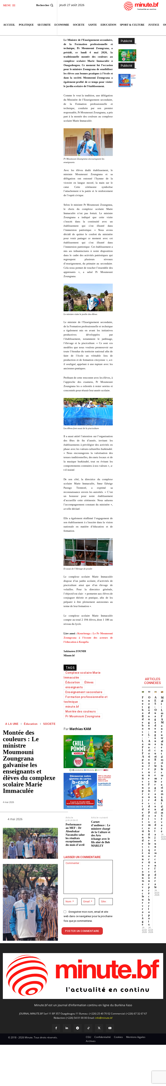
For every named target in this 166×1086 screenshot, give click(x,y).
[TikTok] (88, 1028)
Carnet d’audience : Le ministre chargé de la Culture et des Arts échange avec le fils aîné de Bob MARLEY (100, 833)
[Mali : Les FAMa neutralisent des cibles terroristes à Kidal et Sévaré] (162, 692)
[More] (51, 820)
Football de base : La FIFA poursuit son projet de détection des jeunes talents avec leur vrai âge (143, 811)
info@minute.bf (103, 1018)
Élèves (89, 682)
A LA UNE (11, 723)
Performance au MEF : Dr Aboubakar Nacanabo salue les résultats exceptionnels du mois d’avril (75, 834)
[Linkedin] (67, 1028)
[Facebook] (56, 1028)
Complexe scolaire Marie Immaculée (82, 675)
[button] (45, 5)
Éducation (31, 723)
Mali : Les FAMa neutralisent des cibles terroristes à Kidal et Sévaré (162, 764)
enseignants (74, 687)
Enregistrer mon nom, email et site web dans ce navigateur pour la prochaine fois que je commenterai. (88, 916)
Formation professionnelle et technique (85, 699)
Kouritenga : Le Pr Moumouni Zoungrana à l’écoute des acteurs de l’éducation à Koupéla (88, 637)
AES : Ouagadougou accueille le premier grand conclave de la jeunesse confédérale (155, 792)
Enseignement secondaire (83, 692)
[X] (99, 1028)
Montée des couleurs (80, 711)
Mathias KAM (80, 729)
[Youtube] (110, 1028)
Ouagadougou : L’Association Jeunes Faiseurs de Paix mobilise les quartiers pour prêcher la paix (149, 811)
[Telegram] (78, 1028)
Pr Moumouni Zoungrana (82, 716)
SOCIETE (49, 723)
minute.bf (72, 706)
